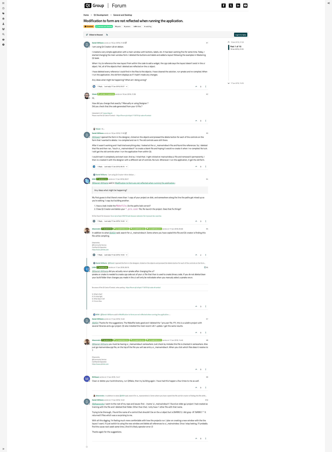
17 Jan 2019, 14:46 (176, 340)
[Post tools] (205, 87)
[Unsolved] (3, 45)
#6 (207, 267)
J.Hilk (94, 267)
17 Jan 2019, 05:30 (176, 228)
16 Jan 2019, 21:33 (118, 42)
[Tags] (3, 13)
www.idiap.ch (107, 113)
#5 (207, 228)
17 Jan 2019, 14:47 (113, 377)
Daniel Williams (98, 42)
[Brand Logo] (105, 5)
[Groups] (3, 29)
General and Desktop (105, 26)
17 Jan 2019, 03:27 (122, 179)
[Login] (328, 3)
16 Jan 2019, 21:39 (129, 94)
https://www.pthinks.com (100, 249)
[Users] (3, 24)
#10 (206, 400)
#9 (207, 377)
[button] (3, 449)
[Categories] (3, 3)
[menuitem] (328, 3)
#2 (207, 94)
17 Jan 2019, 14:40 (118, 319)
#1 (207, 42)
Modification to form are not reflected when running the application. (145, 182)
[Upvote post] (196, 87)
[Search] (3, 34)
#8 (207, 340)
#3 (207, 133)
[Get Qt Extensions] (3, 39)
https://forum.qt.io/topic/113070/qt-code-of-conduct (133, 115)
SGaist (94, 94)
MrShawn (95, 377)
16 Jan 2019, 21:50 (118, 133)
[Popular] (3, 19)
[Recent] (3, 8)
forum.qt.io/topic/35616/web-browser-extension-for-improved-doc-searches (136, 216)
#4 (207, 179)
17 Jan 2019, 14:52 (118, 400)
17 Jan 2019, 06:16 (122, 267)
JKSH (94, 179)
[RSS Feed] (107, 35)
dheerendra (96, 228)
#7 (207, 319)
